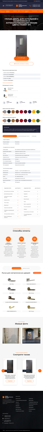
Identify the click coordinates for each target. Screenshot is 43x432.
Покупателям (34, 10)
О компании (3, 11)
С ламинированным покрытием (21, 400)
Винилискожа (18, 398)
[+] (5, 89)
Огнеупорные (18, 407)
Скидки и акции (27, 11)
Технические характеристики (9, 136)
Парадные (17, 405)
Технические (31, 405)
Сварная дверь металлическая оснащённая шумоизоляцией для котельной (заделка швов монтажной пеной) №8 (29, 377)
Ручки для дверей (16, 268)
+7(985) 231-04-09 (36, 6)
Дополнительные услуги (24, 136)
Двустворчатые (18, 409)
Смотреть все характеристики (7, 82)
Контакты (40, 10)
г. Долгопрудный (9, 5)
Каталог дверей (7, 11)
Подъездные (31, 407)
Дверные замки (26, 268)
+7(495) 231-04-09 (36, 5)
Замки (19, 10)
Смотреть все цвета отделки (8, 114)
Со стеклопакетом (32, 409)
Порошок (17, 402)
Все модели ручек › (37, 272)
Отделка (15, 10)
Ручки (22, 10)
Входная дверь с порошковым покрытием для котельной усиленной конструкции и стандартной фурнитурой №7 (10, 377)
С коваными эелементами (33, 402)
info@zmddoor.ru (37, 1)
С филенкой (31, 398)
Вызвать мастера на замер (22, 63)
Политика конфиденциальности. (24, 430)
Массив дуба (31, 400)
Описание (34, 136)
